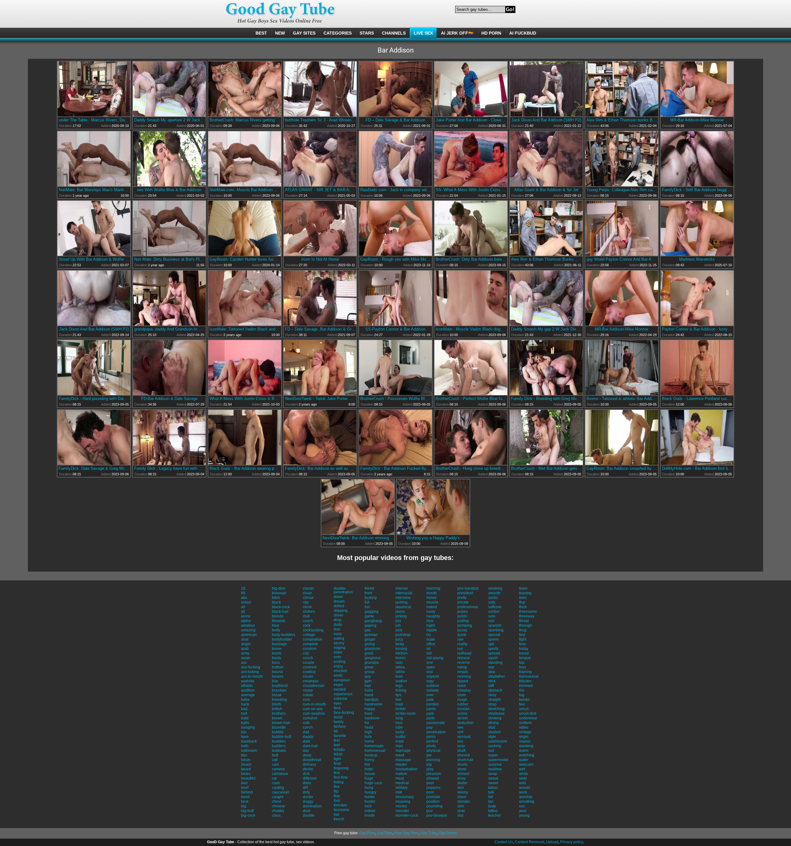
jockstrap (403, 635)
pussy (462, 630)
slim (460, 806)
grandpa (372, 662)
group (369, 672)
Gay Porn (367, 833)
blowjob (278, 621)
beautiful (248, 778)
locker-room (406, 713)
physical (433, 750)
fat (336, 731)
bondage (279, 644)
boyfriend (280, 686)
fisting (339, 782)
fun (367, 607)
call (275, 760)
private (463, 602)
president (465, 593)
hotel (369, 769)
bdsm (245, 760)
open (430, 667)
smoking (495, 588)
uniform (525, 723)
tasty (492, 806)
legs (399, 686)
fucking (371, 598)
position (433, 801)
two (522, 704)
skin (460, 787)
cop (306, 653)
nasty (430, 611)
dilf (305, 787)
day (306, 750)
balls (245, 723)
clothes (309, 611)
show (461, 769)
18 (243, 588)
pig (429, 764)
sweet (493, 783)
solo (491, 616)
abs (244, 598)
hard (368, 713)
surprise (495, 764)
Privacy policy (571, 842)
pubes (462, 611)
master (401, 764)
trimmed (526, 686)
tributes (525, 681)
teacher (494, 815)
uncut (523, 709)
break (276, 695)
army (245, 653)
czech (308, 727)
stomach (495, 690)
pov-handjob (468, 588)
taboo (493, 787)
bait (244, 713)
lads (399, 662)
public (462, 616)
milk (399, 792)
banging (248, 727)
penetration (436, 732)
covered (309, 667)
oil (428, 648)
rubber (462, 704)
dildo (307, 783)
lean (399, 676)
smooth (494, 593)
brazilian (279, 690)
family (339, 722)
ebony (339, 643)
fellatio (339, 749)
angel (246, 644)
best (244, 801)
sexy (461, 746)
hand (369, 695)
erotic (338, 675)
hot (367, 764)
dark (306, 741)
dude (338, 624)
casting (278, 787)
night (430, 625)
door (307, 811)
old (429, 653)
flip (336, 791)
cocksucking (313, 630)
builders (279, 746)
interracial (404, 593)
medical (402, 783)
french (339, 819)
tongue (525, 658)
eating (339, 638)
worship (525, 797)
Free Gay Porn (406, 833)
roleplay (464, 690)
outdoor (432, 686)
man (399, 746)
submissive (497, 741)
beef (244, 787)
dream (339, 601)
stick (492, 681)
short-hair (465, 760)
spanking (496, 630)
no (428, 635)
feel (337, 740)
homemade (374, 746)
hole (368, 737)
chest (276, 801)
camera (278, 769)
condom (309, 648)
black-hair (280, 611)
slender (463, 801)
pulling (463, 621)
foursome (341, 810)
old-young (434, 658)
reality (462, 644)
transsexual (529, 676)
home (369, 741)
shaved (463, 755)
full (367, 602)
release (463, 658)
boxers (277, 676)
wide (523, 778)
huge (369, 778)
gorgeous (373, 658)
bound (277, 672)
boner (277, 648)
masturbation (406, 769)
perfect (432, 741)
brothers (279, 713)
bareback (249, 741)
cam (275, 764)
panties (432, 704)
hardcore (372, 718)
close (307, 607)
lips (398, 695)
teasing (525, 593)
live (398, 699)
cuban (308, 695)
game (369, 616)
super (493, 755)
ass (244, 662)
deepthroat (312, 760)
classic (308, 588)
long (399, 718)
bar (244, 732)
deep (307, 755)
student (494, 732)
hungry (370, 792)
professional (467, 607)
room (461, 695)
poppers (433, 787)
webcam (526, 764)
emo (337, 657)
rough (462, 699)
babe (245, 699)
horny (369, 760)
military (402, 787)
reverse (463, 662)
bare (245, 737)
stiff (491, 686)
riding (462, 667)
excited (340, 689)
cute (306, 723)
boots (276, 653)
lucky (400, 732)
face (337, 708)
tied (522, 635)
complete (310, 644)
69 (243, 593)
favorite (340, 736)
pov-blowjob (436, 815)
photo (431, 746)
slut (460, 815)
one (429, 662)
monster (402, 811)
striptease (496, 713)
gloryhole (372, 648)
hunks (370, 797)
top (521, 662)
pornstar (433, 797)
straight (494, 699)
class (276, 815)
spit (491, 644)
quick (461, 635)
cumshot (310, 718)
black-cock (281, 607)
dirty (306, 792)
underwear (528, 718)
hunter (370, 801)
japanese (403, 607)
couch (308, 658)
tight (522, 639)
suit (491, 750)
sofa (491, 602)
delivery (309, 764)
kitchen (402, 653)
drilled (339, 606)
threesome (528, 611)
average (248, 695)
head (369, 727)
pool (430, 783)
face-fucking (344, 712)
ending (339, 661)
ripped (462, 681)
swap (492, 774)
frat (336, 814)
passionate (435, 723)
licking (401, 690)
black (276, 602)
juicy (399, 639)
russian (463, 709)
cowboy (309, 672)
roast (461, 686)
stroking (494, 718)
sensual (464, 737)
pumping (464, 625)
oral (429, 672)
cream (308, 676)
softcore (494, 607)
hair (368, 686)
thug (523, 630)
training (525, 672)
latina (400, 667)
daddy (308, 737)
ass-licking (250, 672)
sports (493, 648)
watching (526, 755)
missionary (405, 797)
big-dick (278, 588)
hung (369, 787)
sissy (461, 778)
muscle (432, 602)
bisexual (279, 593)
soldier (494, 611)
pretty (462, 598)
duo (337, 629)
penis (431, 737)
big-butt (247, 811)
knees (401, 658)
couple (308, 662)
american (249, 635)
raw (460, 639)
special (494, 635)
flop (337, 796)
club (306, 616)
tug (521, 695)
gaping (370, 625)
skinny (462, 792)
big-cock (248, 815)
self (460, 732)
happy (370, 709)
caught (277, 797)
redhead (464, 653)
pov (429, 811)
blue (275, 625)
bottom (277, 667)
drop (337, 620)
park (430, 713)
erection (340, 671)
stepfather (496, 676)
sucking (494, 746)
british (277, 709)
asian (245, 658)
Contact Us (503, 842)
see (460, 727)
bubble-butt (281, 737)
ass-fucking (250, 667)
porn (430, 792)
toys (522, 667)
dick (306, 774)
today (523, 648)
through (525, 625)
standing (495, 662)
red (460, 648)
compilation (312, 639)
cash (276, 783)
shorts (462, 764)
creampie (311, 681)
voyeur (525, 741)
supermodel (498, 760)
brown (277, 718)
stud (491, 727)
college (309, 635)
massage (403, 760)
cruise (308, 690)
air (243, 607)
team (523, 588)
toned (524, 653)
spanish (494, 625)
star (491, 667)
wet (522, 769)
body (276, 630)
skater (462, 783)
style (492, 737)
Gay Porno (448, 833)
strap (492, 704)
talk (491, 792)
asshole (247, 681)
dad (306, 732)
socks (493, 598)
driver (338, 615)
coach (308, 621)
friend (369, 588)
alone (246, 616)
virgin (523, 737)
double (309, 815)
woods (524, 787)
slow (461, 811)
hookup (371, 755)
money (401, 806)
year (523, 811)
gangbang (373, 621)
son (491, 621)
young (524, 815)
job (398, 625)
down (338, 597)
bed (244, 783)
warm (523, 750)
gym (368, 681)
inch (368, 806)
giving (370, 644)
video (523, 727)
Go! (510, 9)
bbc (244, 755)
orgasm (432, 676)
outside (432, 690)
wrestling (526, 801)
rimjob (462, 672)
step (491, 672)
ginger (370, 639)
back (245, 704)
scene (462, 713)
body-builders (283, 635)
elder (338, 652)
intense (402, 588)
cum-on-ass (313, 709)
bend (245, 797)
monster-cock (407, 815)
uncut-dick (527, 713)
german (371, 635)
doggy (308, 801)
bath (244, 746)
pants (431, 709)
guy (368, 676)
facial (338, 717)
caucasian (280, 792)
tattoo (492, 811)
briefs (276, 704)
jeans (400, 611)
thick (523, 607)
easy (338, 634)
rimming (464, 676)
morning (433, 588)
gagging (372, 611)
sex (460, 741)
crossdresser (313, 686)
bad (244, 709)
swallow (495, 769)
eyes (338, 703)
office (430, 644)
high (368, 732)
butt (275, 755)
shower (463, 774)
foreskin (340, 805)
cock (307, 625)
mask (400, 755)
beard (246, 769)
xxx (522, 806)
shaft (461, 750)
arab (245, 648)
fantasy (340, 726)
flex (337, 787)
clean (307, 593)
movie (431, 598)
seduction (465, 723)
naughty (433, 616)
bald (244, 718)
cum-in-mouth (314, 704)
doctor (308, 797)
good (369, 653)
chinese (278, 806)
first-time (341, 777)
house (370, 774)
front (368, 593)
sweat (493, 778)
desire (308, 769)
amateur (248, 625)
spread (494, 653)
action (246, 602)
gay (368, 630)
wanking (526, 746)
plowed (432, 778)
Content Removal (529, 842)
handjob (372, 699)
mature (401, 774)
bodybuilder (282, 639)
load (399, 704)
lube (399, 727)
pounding (434, 806)
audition (248, 690)
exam (338, 685)
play (430, 769)
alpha (246, 621)
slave (461, 797)
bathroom (249, 750)
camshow (280, 774)
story (492, 695)
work (523, 792)
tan (490, 801)
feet (337, 745)
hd (367, 723)
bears (246, 774)
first (337, 773)
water (523, 760)
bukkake (279, 750)
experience (343, 694)
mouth (431, 593)
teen (523, 598)
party (430, 718)
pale (430, 699)
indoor (370, 811)
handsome (374, 704)
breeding (279, 699)
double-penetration (343, 590)
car (274, 778)
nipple (431, 630)
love (399, 723)
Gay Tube (429, 833)
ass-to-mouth (252, 676)
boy (275, 681)
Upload (552, 842)
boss (276, 662)
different (309, 778)
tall (490, 797)
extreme (340, 699)
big (243, 806)
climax (308, 598)
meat (400, 778)
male (400, 741)
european (342, 680)
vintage (525, 732)
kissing (401, 648)
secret (462, 718)
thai (522, 602)
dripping (341, 610)
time (522, 644)
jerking (401, 616)
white (523, 774)
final (337, 763)
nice (430, 621)
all (243, 611)
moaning (403, 801)
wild (522, 783)
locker (401, 709)
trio (521, 690)
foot (337, 800)
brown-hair (281, 723)
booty (276, 658)
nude (430, 639)
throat (524, 621)
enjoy (338, 666)
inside (370, 815)
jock (399, 630)
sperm (493, 639)
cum (306, 699)
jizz (398, 621)
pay (429, 727)
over (430, 695)
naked (431, 607)
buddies (279, 741)
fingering (341, 768)
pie (429, 755)
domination (312, 806)
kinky (400, 644)
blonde (278, 616)
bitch (276, 598)
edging (339, 648)
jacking (402, 602)
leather (401, 681)
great (369, 667)
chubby (278, 811)
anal (244, 639)
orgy (430, 681)
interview (403, 598)
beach (246, 764)
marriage (403, 750)
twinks (524, 699)
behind (247, 792)
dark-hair (310, 746)
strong (493, 723)
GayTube (384, 833)
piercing (433, 760)
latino (400, 672)
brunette (279, 727)
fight (337, 759)
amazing (248, 630)
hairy (369, 690)
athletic (247, 686)
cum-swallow (314, 713)
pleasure (433, 774)
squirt (492, 658)
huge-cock (373, 783)
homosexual (375, 750)
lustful (400, 737)
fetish (338, 754)
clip (306, 602)
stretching (496, 709)
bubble (278, 732)
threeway (527, 616)
